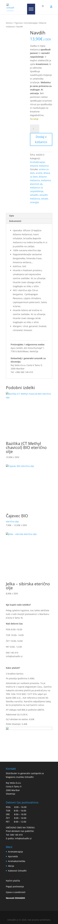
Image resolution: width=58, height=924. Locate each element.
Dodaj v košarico (41, 139)
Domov (9, 22)
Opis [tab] (11, 215)
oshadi (44, 198)
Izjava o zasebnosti (15, 892)
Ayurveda (13, 856)
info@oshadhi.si (14, 656)
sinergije (34, 202)
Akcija (11, 865)
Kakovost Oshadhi (17, 870)
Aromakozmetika (16, 861)
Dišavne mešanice (39, 165)
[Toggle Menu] (31, 9)
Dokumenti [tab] (15, 221)
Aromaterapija (30, 22)
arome (39, 173)
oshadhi (34, 194)
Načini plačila (13, 880)
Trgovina (18, 22)
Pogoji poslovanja (15, 886)
